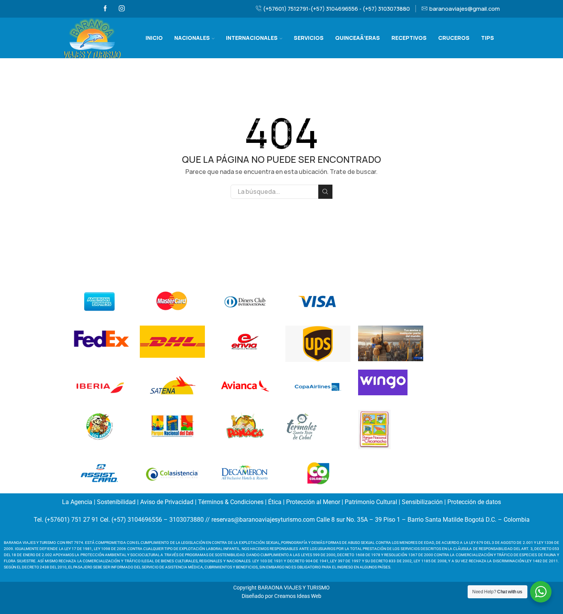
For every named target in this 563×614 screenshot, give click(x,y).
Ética (275, 502)
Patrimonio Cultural (371, 502)
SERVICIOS (309, 37)
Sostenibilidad (116, 502)
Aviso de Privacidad (166, 502)
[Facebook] (105, 8)
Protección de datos (474, 502)
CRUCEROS (454, 37)
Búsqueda (325, 192)
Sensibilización (422, 502)
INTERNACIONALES (252, 37)
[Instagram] (122, 8)
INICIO (154, 37)
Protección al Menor (313, 502)
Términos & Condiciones (230, 502)
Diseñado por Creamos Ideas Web (281, 596)
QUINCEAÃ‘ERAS (357, 37)
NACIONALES (192, 37)
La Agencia (77, 502)
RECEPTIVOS (409, 37)
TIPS (487, 37)
